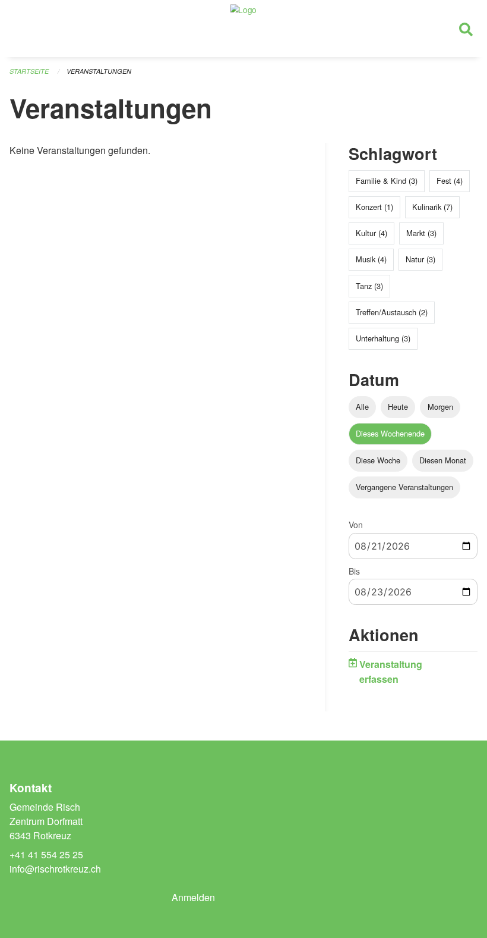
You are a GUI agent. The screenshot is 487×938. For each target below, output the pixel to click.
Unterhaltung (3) (383, 338)
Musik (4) (371, 259)
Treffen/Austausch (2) (392, 312)
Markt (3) (421, 233)
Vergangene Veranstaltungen (404, 486)
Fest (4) (450, 180)
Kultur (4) (371, 233)
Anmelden (193, 897)
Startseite (29, 71)
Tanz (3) (369, 285)
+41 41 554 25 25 (46, 854)
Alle (362, 406)
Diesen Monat (442, 460)
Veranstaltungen (99, 71)
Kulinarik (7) (432, 206)
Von (356, 525)
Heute (398, 406)
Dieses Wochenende (390, 433)
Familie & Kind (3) (387, 180)
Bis (354, 571)
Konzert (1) (374, 206)
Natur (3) (420, 259)
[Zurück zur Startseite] (243, 28)
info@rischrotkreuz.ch (55, 869)
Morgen (440, 406)
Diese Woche (378, 460)
